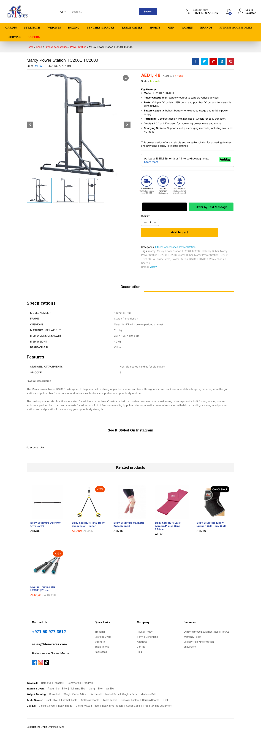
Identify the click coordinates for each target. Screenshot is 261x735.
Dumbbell (54, 694)
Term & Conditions (147, 636)
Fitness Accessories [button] (235, 27)
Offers (34, 36)
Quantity (145, 216)
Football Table (69, 700)
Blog (139, 651)
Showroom (190, 646)
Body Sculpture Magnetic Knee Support (128, 524)
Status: (145, 81)
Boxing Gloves (47, 705)
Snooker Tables (130, 700)
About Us (142, 641)
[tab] (130, 288)
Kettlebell (96, 694)
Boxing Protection (112, 705)
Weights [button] (54, 27)
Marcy (38, 65)
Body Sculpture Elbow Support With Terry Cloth (212, 524)
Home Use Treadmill (52, 682)
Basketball (101, 651)
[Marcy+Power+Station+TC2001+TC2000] (204, 61)
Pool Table (52, 700)
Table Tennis (102, 646)
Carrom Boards (150, 700)
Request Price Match (164, 207)
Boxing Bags (65, 705)
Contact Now (200, 9)
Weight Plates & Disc (75, 694)
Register (251, 13)
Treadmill (100, 631)
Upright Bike (96, 688)
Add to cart (179, 232)
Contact (141, 646)
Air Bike (110, 688)
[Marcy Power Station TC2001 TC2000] (195, 61)
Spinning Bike (77, 688)
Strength (100, 641)
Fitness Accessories (166, 246)
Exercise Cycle (103, 636)
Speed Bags (133, 705)
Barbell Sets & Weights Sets (121, 694)
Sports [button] (155, 27)
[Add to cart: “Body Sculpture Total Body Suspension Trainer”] (85, 517)
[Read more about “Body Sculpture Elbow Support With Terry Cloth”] (209, 517)
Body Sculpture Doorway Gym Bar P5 (45, 524)
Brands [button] (206, 27)
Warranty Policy (192, 636)
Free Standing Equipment (157, 705)
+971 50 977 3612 (49, 631)
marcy (152, 251)
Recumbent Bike (57, 688)
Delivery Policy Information (199, 641)
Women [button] (187, 27)
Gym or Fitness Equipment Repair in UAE (206, 631)
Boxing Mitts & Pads (87, 705)
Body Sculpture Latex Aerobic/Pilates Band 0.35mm (168, 526)
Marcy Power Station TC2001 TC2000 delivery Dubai (188, 251)
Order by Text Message (211, 207)
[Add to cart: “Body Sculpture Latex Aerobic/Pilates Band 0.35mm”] (168, 517)
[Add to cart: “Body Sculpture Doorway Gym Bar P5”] (43, 517)
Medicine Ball (148, 694)
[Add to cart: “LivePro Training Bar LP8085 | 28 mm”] (43, 581)
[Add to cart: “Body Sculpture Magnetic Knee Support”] (126, 517)
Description (130, 286)
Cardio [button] (11, 27)
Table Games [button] (131, 27)
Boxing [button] (74, 27)
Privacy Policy (145, 631)
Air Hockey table (90, 700)
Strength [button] (32, 27)
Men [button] (171, 27)
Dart (165, 700)
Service (15, 36)
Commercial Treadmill (80, 682)
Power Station (187, 246)
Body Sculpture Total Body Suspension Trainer (88, 524)
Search (148, 11)
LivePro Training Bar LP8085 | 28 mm (42, 588)
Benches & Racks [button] (100, 27)
